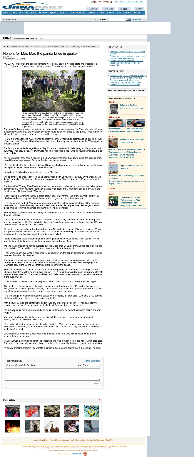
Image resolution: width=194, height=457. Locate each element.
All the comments (92, 360)
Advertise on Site (78, 440)
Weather (138, 12)
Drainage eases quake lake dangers (125, 85)
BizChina (23, 12)
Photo (119, 12)
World (33, 12)
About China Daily (40, 440)
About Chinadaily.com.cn (60, 440)
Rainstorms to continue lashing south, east (127, 56)
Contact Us (91, 440)
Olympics (63, 12)
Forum (128, 12)
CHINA (7, 38)
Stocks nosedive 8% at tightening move (126, 78)
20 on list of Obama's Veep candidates (125, 82)
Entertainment (77, 12)
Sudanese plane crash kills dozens (124, 80)
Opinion (43, 12)
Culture (100, 12)
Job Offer (109, 440)
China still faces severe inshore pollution (126, 61)
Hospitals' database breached (122, 58)
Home (5, 12)
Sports (53, 12)
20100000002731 (77, 454)
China (14, 12)
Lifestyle (91, 12)
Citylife (110, 12)
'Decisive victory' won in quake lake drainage (128, 76)
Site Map (100, 440)
